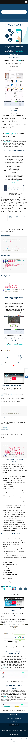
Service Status (14, 731)
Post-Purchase (7, 141)
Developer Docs (23, 730)
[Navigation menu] (26, 2)
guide (20, 65)
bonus (5, 696)
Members (3, 667)
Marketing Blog (15, 730)
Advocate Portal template (10, 133)
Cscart (19, 60)
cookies (16, 738)
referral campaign (11, 548)
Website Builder (14, 49)
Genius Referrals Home (6, 730)
